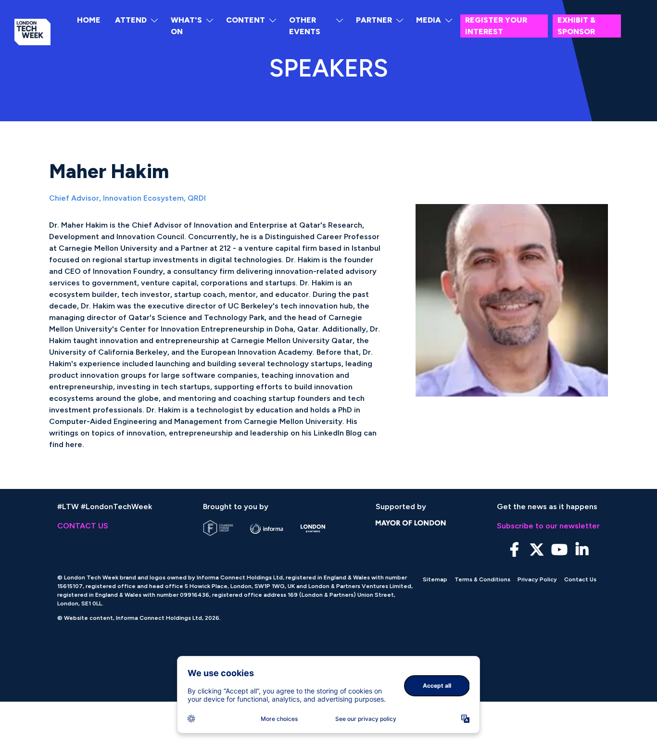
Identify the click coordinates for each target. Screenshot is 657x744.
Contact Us (580, 579)
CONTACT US (82, 525)
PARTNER (374, 20)
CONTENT (245, 20)
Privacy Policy (537, 579)
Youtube (559, 549)
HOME (89, 20)
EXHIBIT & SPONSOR (576, 25)
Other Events (304, 25)
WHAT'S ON (186, 25)
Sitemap (435, 579)
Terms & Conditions (482, 579)
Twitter (537, 549)
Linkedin (582, 549)
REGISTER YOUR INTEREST (496, 25)
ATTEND (131, 20)
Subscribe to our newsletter (548, 525)
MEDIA (428, 20)
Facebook (514, 549)
